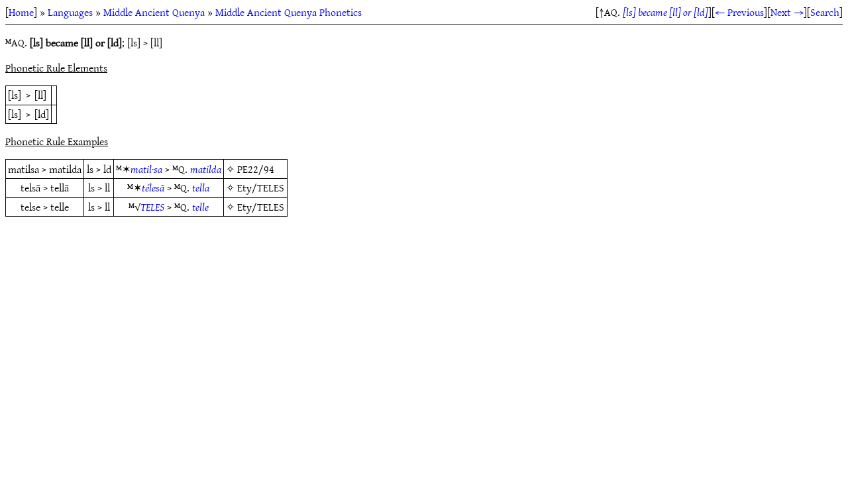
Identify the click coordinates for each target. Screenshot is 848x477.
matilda (205, 169)
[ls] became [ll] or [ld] (665, 12)
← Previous (739, 12)
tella (200, 187)
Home (21, 12)
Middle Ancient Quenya (154, 12)
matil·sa (146, 169)
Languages (70, 12)
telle (200, 206)
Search (824, 12)
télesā (153, 187)
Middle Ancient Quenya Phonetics (288, 12)
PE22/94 (255, 169)
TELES (152, 206)
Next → (787, 12)
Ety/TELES (260, 187)
